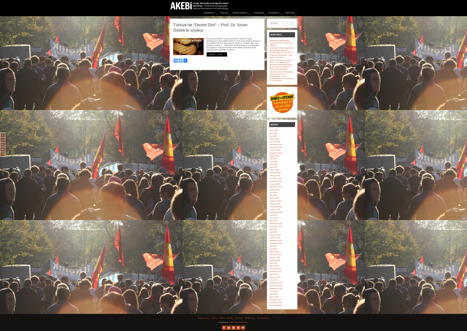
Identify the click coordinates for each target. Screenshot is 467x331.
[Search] (292, 24)
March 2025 (274, 170)
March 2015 (274, 297)
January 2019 (275, 257)
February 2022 (275, 235)
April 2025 (273, 167)
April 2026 (273, 136)
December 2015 (276, 283)
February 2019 (275, 254)
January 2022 (275, 238)
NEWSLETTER (203, 318)
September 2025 (276, 153)
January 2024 (275, 204)
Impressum (249, 318)
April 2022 (273, 232)
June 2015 (274, 291)
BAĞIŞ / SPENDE (226, 318)
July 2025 (273, 159)
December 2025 (276, 144)
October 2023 (275, 209)
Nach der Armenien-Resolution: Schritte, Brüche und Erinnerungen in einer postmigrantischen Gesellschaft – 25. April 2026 (282, 76)
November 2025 (276, 147)
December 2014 (276, 303)
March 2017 (274, 274)
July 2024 (273, 192)
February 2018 (275, 269)
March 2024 (274, 198)
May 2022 (273, 229)
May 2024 (273, 195)
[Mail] (3, 154)
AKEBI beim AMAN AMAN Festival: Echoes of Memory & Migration (281, 43)
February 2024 (275, 201)
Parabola (233, 322)
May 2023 (273, 221)
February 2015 (275, 300)
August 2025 (274, 156)
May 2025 (273, 164)
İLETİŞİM (238, 318)
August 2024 (274, 190)
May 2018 (273, 263)
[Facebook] (3, 135)
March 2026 (274, 139)
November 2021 (276, 240)
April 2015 (273, 294)
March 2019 (274, 252)
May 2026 (273, 133)
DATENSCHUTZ (263, 318)
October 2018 (275, 260)
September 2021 (276, 243)
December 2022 (276, 223)
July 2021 (273, 246)
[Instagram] (3, 145)
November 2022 (276, 226)
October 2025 (275, 150)
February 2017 (275, 277)
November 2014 (276, 305)
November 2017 (276, 272)
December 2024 (276, 178)
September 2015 (276, 288)
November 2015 (276, 286)
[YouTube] (3, 149)
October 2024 (275, 184)
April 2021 (273, 249)
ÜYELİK (214, 318)
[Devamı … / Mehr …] (217, 54)
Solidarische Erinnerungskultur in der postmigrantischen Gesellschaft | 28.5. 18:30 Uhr (282, 50)
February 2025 (275, 173)
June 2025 (274, 161)
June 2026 (274, 130)
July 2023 (273, 215)
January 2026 (275, 142)
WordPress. (243, 322)
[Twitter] (3, 140)
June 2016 (274, 280)
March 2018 (274, 266)
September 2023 (276, 212)
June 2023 (274, 218)
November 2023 (276, 207)
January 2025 (275, 176)
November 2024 (276, 181)
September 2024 (276, 187)
